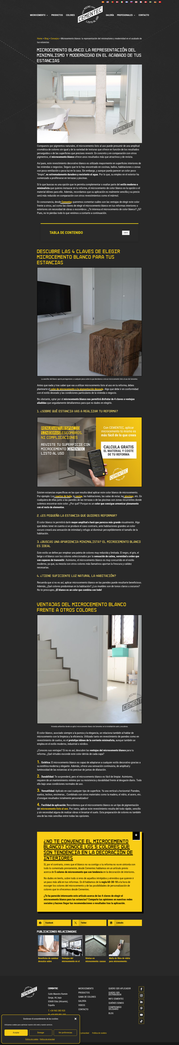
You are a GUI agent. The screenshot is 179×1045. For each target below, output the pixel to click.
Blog (46, 38)
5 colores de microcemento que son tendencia (79, 872)
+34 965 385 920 (57, 1010)
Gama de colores (87, 997)
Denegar (40, 1032)
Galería (110, 15)
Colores (70, 15)
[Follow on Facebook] (141, 989)
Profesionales (125, 15)
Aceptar (16, 1032)
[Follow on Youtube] (141, 1014)
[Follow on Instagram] (141, 995)
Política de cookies (31, 1039)
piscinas (129, 496)
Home (39, 38)
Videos (81, 1005)
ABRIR (126, 232)
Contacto (144, 15)
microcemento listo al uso (54, 808)
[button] (75, 1018)
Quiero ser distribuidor (115, 994)
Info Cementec (116, 999)
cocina (78, 496)
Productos (57, 15)
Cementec (67, 201)
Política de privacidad (47, 1039)
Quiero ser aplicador (120, 989)
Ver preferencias (65, 1032)
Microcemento (37, 15)
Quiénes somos (116, 1003)
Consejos (55, 38)
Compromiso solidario (115, 1008)
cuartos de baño (63, 496)
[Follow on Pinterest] (141, 1008)
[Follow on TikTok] (141, 1021)
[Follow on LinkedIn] (141, 1002)
